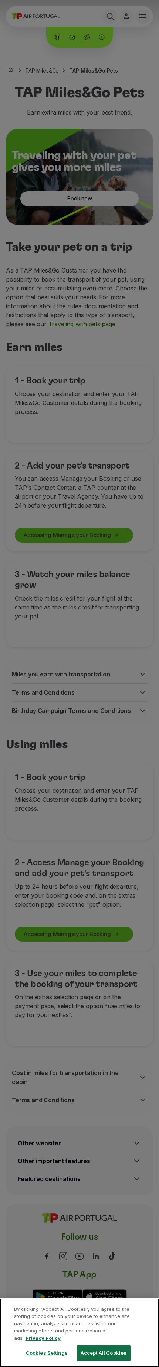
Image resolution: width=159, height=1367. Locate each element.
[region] (79, 1332)
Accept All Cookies (103, 1353)
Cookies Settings (47, 1353)
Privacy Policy (43, 1338)
